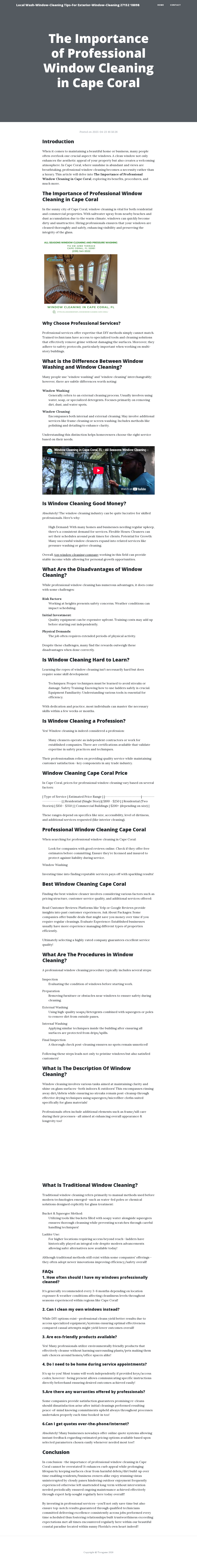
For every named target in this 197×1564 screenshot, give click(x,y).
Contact (175, 5)
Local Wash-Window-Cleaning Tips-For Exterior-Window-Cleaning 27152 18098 (77, 5)
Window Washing (55, 865)
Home (160, 5)
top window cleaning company (76, 555)
